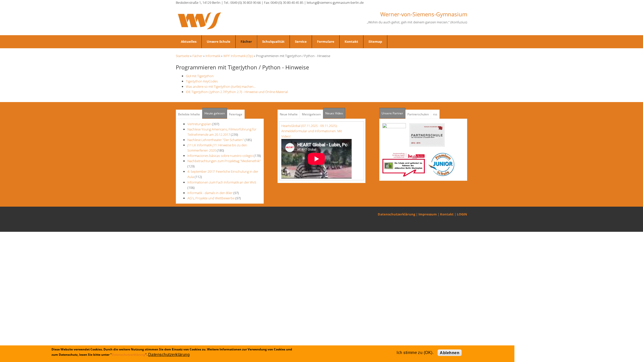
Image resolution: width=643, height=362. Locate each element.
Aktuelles (188, 41)
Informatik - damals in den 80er (210, 193)
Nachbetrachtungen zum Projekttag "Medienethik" (224, 161)
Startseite (182, 56)
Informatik (212, 56)
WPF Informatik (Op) (238, 56)
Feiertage (235, 114)
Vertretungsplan (199, 124)
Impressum (427, 214)
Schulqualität (273, 41)
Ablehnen (449, 353)
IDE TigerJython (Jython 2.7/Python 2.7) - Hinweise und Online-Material (237, 91)
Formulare (325, 41)
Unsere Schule (218, 41)
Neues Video (334, 113)
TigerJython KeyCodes (202, 81)
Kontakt (351, 41)
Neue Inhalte (289, 114)
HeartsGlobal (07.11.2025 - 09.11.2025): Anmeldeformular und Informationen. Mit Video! (311, 131)
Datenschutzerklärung (396, 214)
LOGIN (462, 214)
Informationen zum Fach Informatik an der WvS (221, 182)
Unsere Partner (393, 113)
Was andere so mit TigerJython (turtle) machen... (221, 86)
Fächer (246, 41)
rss (435, 114)
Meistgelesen (311, 114)
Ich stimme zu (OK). (415, 352)
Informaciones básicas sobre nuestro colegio (220, 155)
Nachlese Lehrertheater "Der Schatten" (215, 140)
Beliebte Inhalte (189, 114)
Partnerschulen (418, 114)
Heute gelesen (214, 113)
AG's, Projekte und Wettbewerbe (211, 198)
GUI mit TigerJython (200, 76)
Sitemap (375, 41)
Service (301, 41)
